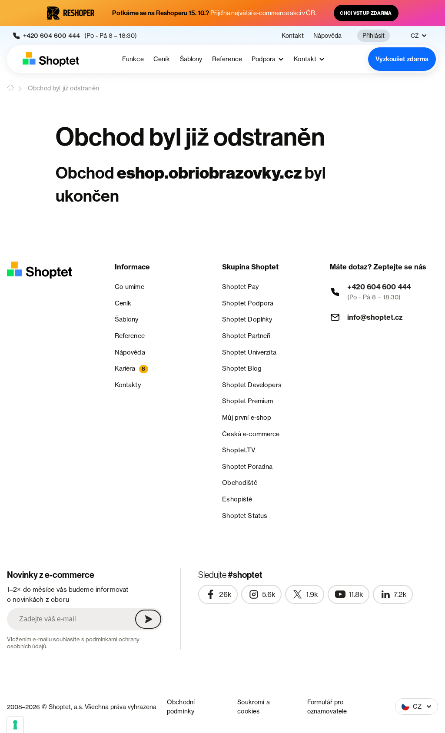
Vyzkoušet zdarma (401, 59)
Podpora (264, 59)
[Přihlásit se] (148, 619)
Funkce (133, 59)
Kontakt (293, 36)
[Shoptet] (51, 59)
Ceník (161, 59)
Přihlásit (373, 35)
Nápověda (327, 36)
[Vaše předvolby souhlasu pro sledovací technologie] (15, 724)
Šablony (191, 59)
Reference (227, 59)
